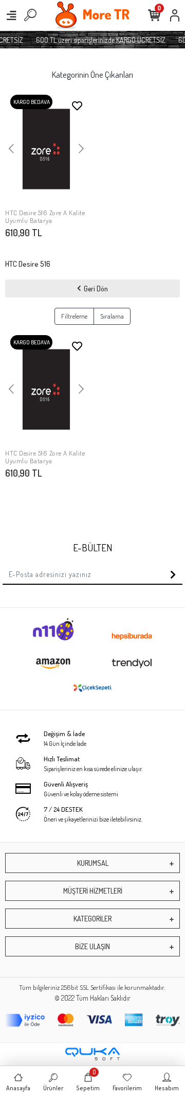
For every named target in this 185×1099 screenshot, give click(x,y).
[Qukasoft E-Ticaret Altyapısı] (92, 1054)
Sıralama (112, 316)
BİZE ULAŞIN (92, 946)
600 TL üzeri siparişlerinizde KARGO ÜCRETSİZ (98, 40)
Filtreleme (74, 316)
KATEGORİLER (92, 918)
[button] (11, 149)
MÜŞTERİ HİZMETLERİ (92, 890)
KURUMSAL (92, 863)
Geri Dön (96, 288)
